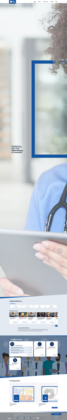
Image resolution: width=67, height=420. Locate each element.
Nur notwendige (56, 418)
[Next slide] (56, 326)
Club (56, 1)
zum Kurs (15, 322)
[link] (13, 318)
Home (35, 1)
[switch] (25, 418)
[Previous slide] (53, 326)
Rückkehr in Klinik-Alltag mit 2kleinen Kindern (16, 347)
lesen (30, 347)
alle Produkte (55, 407)
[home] (12, 2)
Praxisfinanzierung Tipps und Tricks (15, 349)
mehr (18, 368)
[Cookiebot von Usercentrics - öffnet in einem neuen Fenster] (9, 418)
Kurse (39, 1)
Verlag (52, 1)
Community (45, 1)
